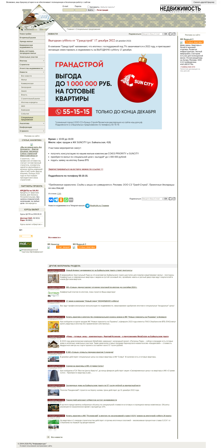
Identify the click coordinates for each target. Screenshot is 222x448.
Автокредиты (31, 203)
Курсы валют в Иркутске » (31, 224)
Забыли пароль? (108, 7)
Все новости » (54, 237)
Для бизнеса (32, 195)
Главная (70, 29)
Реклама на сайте (32, 136)
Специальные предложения (88, 29)
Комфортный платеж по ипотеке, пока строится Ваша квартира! (87, 292)
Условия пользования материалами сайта (36, 446)
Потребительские (27, 197)
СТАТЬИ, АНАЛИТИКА (32, 140)
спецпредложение (56, 270)
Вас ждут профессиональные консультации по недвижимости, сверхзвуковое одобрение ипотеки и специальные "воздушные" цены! (117, 306)
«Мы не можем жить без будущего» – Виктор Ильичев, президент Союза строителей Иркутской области (31, 151)
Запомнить (94, 7)
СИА (59, 194)
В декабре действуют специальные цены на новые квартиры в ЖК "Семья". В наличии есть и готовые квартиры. (108, 357)
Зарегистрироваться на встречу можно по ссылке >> (75, 169)
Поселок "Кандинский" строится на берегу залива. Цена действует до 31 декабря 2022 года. (99, 390)
